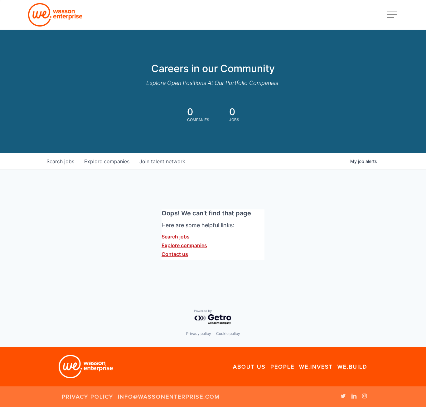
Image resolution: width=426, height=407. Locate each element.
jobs (60, 161)
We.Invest (316, 366)
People (282, 366)
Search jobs (176, 236)
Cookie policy (228, 333)
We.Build (352, 366)
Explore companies (184, 245)
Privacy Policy (87, 396)
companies (106, 161)
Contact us (175, 254)
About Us (249, 366)
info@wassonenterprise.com (169, 396)
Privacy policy (198, 333)
